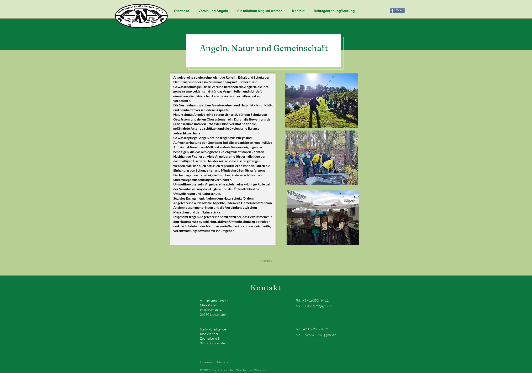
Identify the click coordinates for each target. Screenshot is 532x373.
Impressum (206, 362)
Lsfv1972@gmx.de (318, 306)
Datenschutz (223, 362)
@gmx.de (329, 335)
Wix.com (260, 370)
